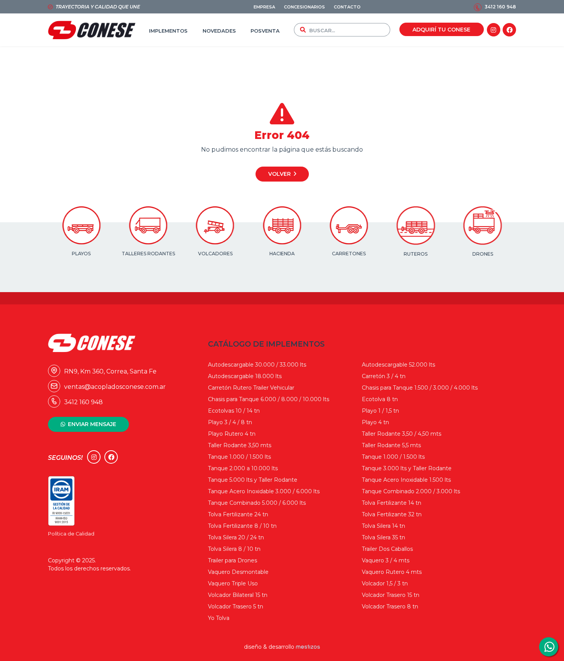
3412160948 (548, 646)
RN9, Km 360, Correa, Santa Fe (104, 371)
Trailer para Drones (232, 560)
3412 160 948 (500, 7)
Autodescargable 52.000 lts (398, 364)
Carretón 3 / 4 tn (384, 376)
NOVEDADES (219, 31)
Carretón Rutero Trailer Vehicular (251, 387)
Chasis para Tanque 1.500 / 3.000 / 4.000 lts (420, 387)
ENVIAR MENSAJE (92, 424)
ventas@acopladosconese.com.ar (108, 386)
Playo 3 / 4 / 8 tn (230, 422)
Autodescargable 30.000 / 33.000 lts (257, 364)
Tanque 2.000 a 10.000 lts (243, 468)
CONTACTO (347, 7)
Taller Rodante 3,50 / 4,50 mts (401, 433)
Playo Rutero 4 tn (232, 433)
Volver (279, 173)
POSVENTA (265, 31)
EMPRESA (264, 7)
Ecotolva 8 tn (380, 399)
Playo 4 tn (375, 422)
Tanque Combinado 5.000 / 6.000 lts (257, 502)
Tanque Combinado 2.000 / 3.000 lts (411, 491)
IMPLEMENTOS (168, 31)
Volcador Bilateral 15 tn (237, 595)
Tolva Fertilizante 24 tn (238, 514)
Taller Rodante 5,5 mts (391, 445)
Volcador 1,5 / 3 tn (385, 583)
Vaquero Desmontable (238, 571)
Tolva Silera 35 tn (383, 537)
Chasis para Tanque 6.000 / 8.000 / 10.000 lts (268, 399)
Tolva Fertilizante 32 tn (392, 514)
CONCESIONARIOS (304, 7)
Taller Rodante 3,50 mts (239, 445)
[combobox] (348, 29)
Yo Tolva (218, 618)
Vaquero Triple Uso (233, 583)
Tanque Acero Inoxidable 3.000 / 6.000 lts (264, 491)
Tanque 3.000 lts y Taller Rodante (407, 468)
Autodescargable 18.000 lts (245, 376)
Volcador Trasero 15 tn (390, 595)
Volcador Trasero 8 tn (390, 606)
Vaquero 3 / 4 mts (385, 560)
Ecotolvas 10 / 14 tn (234, 410)
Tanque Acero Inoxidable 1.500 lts (406, 479)
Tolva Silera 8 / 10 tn (234, 548)
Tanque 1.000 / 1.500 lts (239, 456)
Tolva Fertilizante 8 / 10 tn (242, 525)
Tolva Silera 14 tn (383, 525)
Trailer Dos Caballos (387, 548)
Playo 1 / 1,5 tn (380, 410)
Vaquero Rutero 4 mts (392, 571)
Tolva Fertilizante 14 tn (391, 502)
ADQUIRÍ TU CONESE (441, 29)
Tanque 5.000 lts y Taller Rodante (252, 479)
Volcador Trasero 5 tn (235, 606)
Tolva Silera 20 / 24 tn (236, 537)
